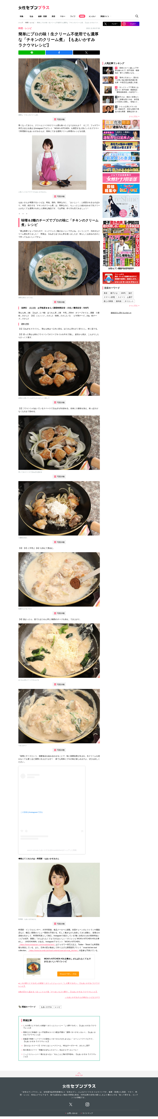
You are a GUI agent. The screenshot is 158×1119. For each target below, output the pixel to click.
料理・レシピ (29, 22)
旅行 (130, 293)
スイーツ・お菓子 (125, 297)
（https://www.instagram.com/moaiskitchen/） (37, 944)
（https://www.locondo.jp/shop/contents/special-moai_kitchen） (53, 950)
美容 (53, 16)
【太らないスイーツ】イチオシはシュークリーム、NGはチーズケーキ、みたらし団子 (56, 1046)
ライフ (72, 16)
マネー (62, 16)
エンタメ (92, 16)
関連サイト (105, 16)
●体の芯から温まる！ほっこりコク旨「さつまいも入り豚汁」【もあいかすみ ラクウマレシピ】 (58, 992)
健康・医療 (42, 16)
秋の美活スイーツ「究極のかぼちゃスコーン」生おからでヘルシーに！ (51, 1050)
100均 (123, 293)
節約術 (118, 301)
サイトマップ (87, 1113)
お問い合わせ (72, 1113)
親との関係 (108, 301)
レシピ (57, 1007)
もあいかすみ (46, 1007)
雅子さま (114, 293)
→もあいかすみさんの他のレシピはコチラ (82, 997)
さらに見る (133, 116)
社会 (31, 16)
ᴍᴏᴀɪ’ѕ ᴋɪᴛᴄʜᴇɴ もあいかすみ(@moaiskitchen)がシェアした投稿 (52, 850)
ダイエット (129, 301)
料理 (82, 16)
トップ (20, 22)
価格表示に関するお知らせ (121, 313)
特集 (21, 16)
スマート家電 (109, 297)
